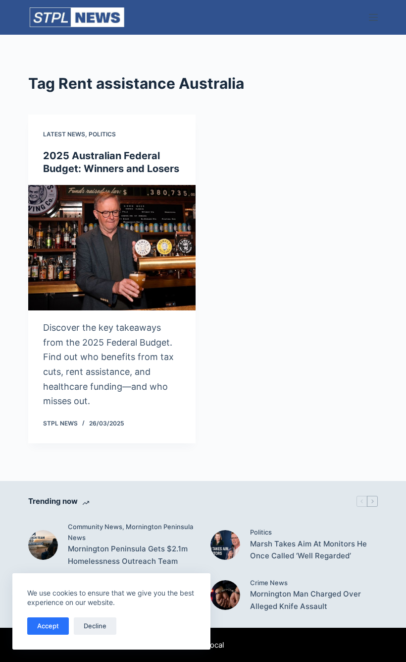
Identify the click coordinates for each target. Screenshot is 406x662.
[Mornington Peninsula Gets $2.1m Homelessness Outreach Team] (43, 545)
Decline (95, 626)
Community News (95, 527)
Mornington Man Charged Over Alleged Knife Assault (305, 600)
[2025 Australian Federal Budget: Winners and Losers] (112, 247)
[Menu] (373, 17)
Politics (102, 134)
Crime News (269, 583)
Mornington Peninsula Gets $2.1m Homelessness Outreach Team (128, 555)
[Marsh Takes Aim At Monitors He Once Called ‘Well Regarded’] (225, 545)
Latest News (64, 134)
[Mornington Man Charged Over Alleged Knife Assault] (225, 595)
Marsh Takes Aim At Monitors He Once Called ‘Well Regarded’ (308, 550)
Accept (48, 626)
